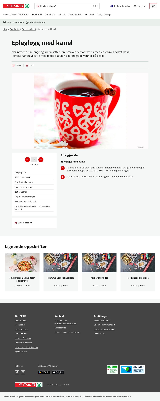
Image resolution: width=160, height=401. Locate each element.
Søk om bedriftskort (102, 320)
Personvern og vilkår (23, 343)
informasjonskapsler (75, 397)
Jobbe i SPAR (20, 325)
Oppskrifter (50, 14)
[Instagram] (23, 372)
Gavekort (89, 14)
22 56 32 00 (62, 320)
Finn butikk (37, 14)
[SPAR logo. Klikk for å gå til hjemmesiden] (16, 5)
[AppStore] (58, 372)
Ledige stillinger (104, 14)
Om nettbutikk (21, 334)
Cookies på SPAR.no (23, 338)
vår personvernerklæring (56, 397)
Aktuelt (62, 14)
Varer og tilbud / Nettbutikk (16, 14)
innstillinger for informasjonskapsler (118, 397)
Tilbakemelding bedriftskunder (67, 332)
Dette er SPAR (20, 320)
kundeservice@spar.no (66, 323)
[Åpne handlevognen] (153, 6)
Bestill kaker (99, 334)
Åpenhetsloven (21, 351)
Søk (95, 6)
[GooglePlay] (44, 372)
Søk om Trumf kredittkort (104, 325)
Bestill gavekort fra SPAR (104, 329)
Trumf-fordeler (75, 14)
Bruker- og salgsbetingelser (26, 347)
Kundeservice (60, 328)
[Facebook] (17, 372)
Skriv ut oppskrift (25, 223)
